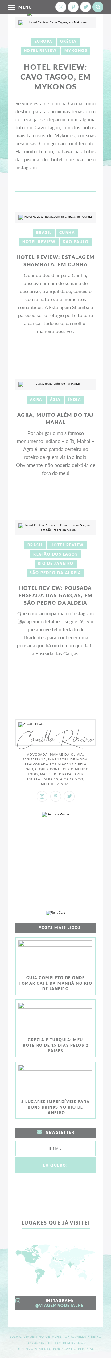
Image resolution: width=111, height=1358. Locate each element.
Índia (74, 399)
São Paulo (76, 242)
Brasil (44, 232)
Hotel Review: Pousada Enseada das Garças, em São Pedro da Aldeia (55, 595)
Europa (44, 41)
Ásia (55, 399)
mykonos (76, 50)
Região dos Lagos (55, 554)
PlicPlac (86, 1349)
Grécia (68, 41)
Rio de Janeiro (56, 563)
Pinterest (73, 7)
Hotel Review (40, 50)
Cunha (67, 232)
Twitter (85, 7)
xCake (67, 1349)
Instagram (61, 7)
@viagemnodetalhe (59, 1305)
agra (36, 399)
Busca (97, 7)
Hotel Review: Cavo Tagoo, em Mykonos (55, 76)
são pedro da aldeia (55, 572)
